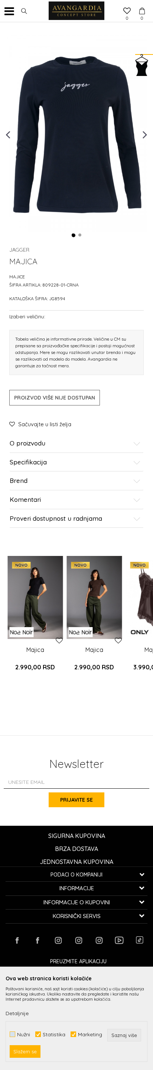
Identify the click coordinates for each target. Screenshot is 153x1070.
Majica (35, 649)
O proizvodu (27, 443)
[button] (24, 11)
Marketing (90, 1034)
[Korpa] (141, 4)
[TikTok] (139, 940)
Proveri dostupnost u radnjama (56, 518)
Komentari (25, 499)
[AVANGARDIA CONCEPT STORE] (76, 11)
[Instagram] (57, 940)
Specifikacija (28, 462)
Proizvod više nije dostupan (54, 397)
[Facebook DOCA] (37, 940)
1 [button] (73, 235)
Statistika (54, 1034)
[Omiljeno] (127, 11)
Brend (18, 480)
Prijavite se (76, 799)
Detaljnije (17, 1013)
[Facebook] (17, 940)
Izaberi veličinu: (27, 316)
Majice (17, 276)
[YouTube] (119, 940)
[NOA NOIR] (21, 632)
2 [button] (80, 235)
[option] (76, 134)
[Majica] (35, 597)
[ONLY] (139, 632)
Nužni (23, 1034)
